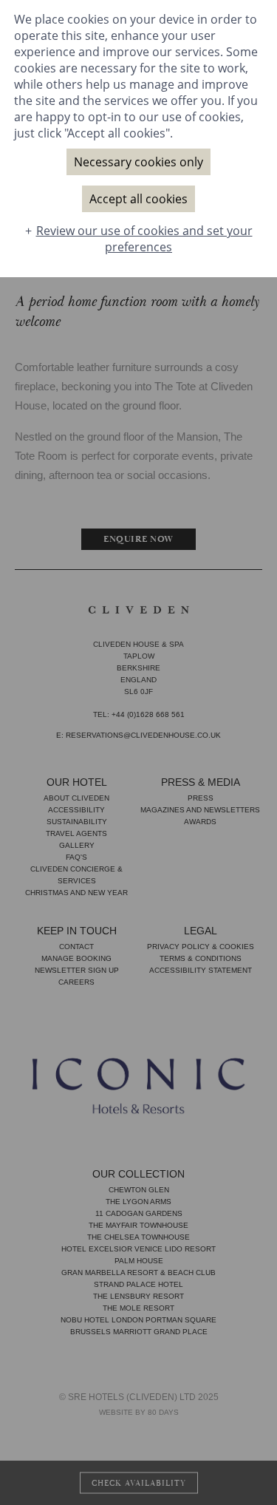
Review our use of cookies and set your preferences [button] (144, 238)
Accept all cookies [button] (138, 199)
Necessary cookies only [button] (138, 162)
